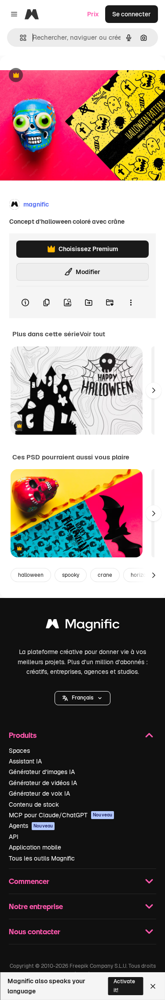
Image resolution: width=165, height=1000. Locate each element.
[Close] (153, 986)
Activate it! (124, 985)
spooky (70, 575)
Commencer (29, 881)
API (13, 837)
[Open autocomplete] (19, 37)
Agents (31, 826)
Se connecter (131, 14)
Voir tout (92, 334)
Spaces (19, 751)
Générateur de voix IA (39, 793)
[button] (82, 698)
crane (105, 575)
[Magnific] (83, 626)
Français (82, 697)
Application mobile (35, 847)
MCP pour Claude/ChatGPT (60, 815)
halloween (31, 575)
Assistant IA (25, 761)
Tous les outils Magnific (42, 858)
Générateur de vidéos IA (43, 783)
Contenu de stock (34, 804)
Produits (23, 735)
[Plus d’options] (130, 302)
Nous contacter (34, 931)
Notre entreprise (36, 906)
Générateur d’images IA (42, 772)
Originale (58, 75)
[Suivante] (153, 390)
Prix (93, 14)
